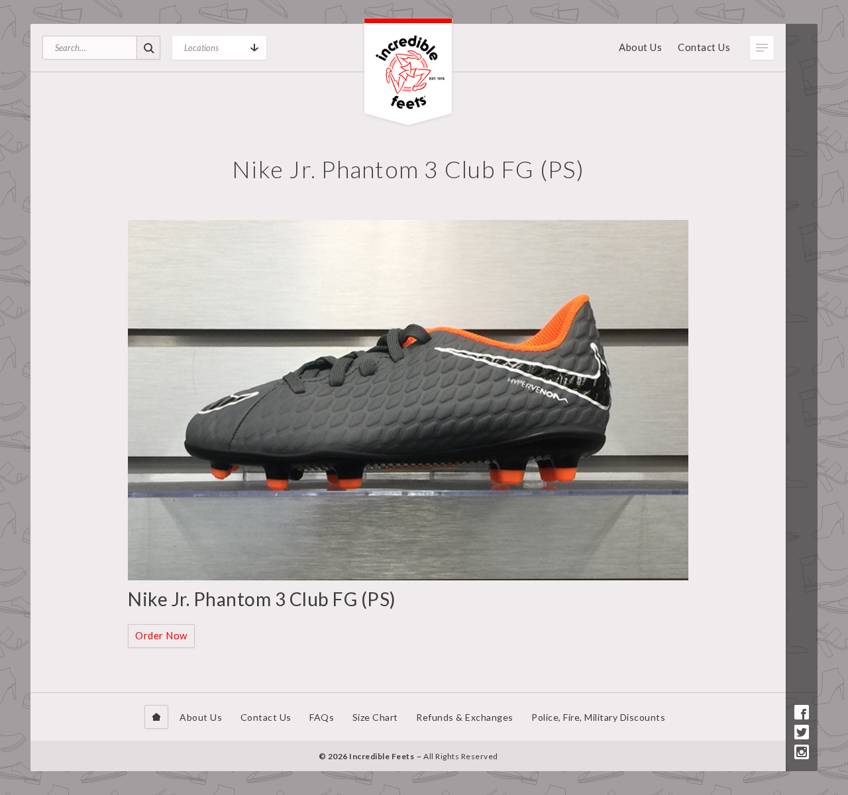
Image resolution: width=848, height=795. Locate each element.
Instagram (801, 752)
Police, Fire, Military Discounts (598, 717)
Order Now (161, 635)
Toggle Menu (762, 48)
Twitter (801, 732)
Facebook (801, 712)
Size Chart (375, 717)
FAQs (321, 717)
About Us (640, 47)
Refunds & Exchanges (464, 717)
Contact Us (704, 47)
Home (156, 717)
